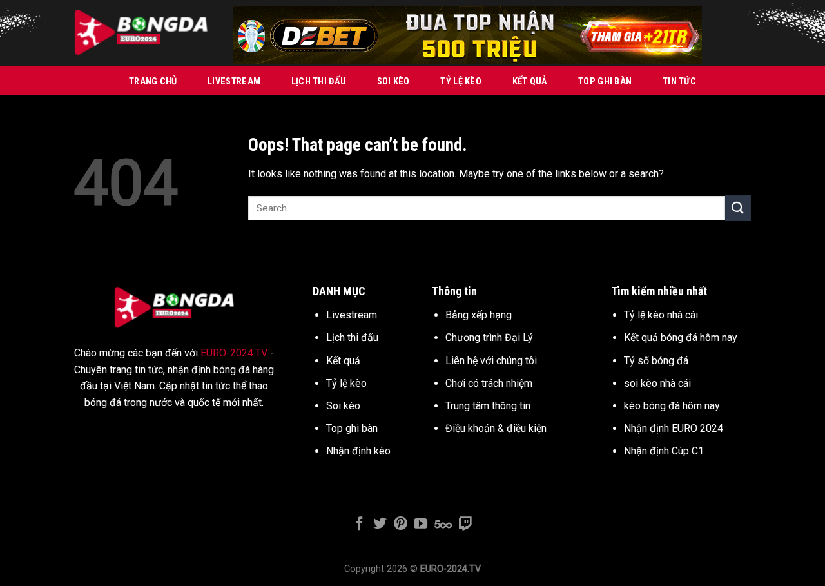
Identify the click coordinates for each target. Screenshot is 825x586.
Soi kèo (393, 82)
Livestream (234, 82)
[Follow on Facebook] (359, 524)
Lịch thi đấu (318, 82)
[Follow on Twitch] (465, 524)
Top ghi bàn (605, 82)
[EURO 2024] (143, 34)
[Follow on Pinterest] (400, 524)
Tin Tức (679, 82)
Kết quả (530, 82)
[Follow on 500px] (443, 524)
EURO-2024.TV (233, 353)
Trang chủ (153, 82)
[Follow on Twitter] (380, 524)
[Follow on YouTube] (420, 524)
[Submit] (738, 207)
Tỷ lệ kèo (460, 82)
